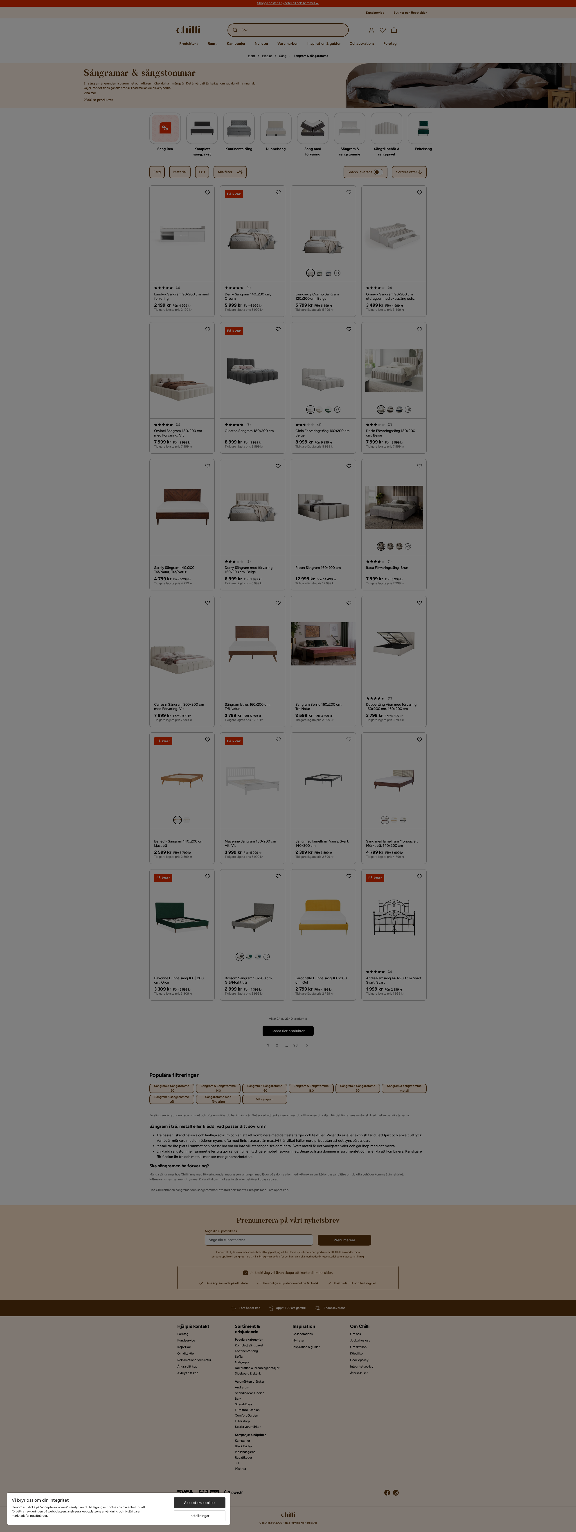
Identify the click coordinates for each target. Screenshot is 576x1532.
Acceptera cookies (199, 1503)
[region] (118, 1509)
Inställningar (199, 1516)
